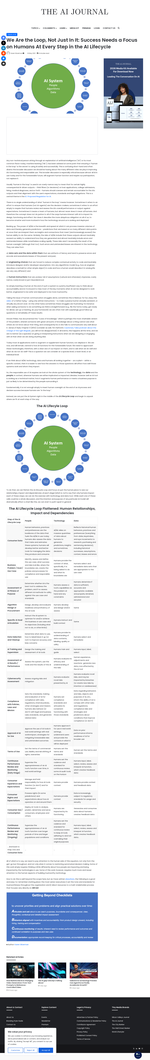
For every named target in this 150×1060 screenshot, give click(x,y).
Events (44, 1017)
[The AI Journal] (75, 12)
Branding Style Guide (14, 1021)
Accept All (46, 1050)
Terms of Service (83, 1039)
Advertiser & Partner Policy (87, 1017)
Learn (62, 28)
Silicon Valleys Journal (120, 1017)
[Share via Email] (3, 63)
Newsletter (46, 1021)
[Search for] (118, 28)
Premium (86, 28)
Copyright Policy (83, 1028)
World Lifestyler (118, 1032)
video (8, 301)
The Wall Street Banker (121, 1028)
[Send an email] (23, 53)
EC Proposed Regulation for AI (38, 196)
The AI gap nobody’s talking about (50, 981)
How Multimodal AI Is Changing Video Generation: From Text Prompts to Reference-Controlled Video (19, 983)
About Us (10, 1017)
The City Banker (118, 1024)
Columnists (49, 28)
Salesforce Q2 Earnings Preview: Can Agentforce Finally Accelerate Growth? (83, 982)
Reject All (30, 1050)
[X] (133, 1048)
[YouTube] (139, 1048)
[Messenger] (3, 58)
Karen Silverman (16, 53)
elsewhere (69, 879)
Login (97, 28)
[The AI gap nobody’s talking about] (52, 970)
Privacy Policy (82, 1032)
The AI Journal (117, 1021)
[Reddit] (3, 53)
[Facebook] (3, 37)
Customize (15, 1050)
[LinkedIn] (136, 1048)
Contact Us (109, 28)
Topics (34, 28)
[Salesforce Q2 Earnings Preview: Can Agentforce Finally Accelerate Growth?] (84, 970)
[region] (30, 1041)
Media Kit (74, 28)
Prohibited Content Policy (87, 1035)
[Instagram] (142, 1048)
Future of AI (12, 34)
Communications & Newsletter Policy (91, 1021)
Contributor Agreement (86, 1024)
